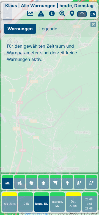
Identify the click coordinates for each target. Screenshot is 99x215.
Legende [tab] (48, 28)
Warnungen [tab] (20, 28)
